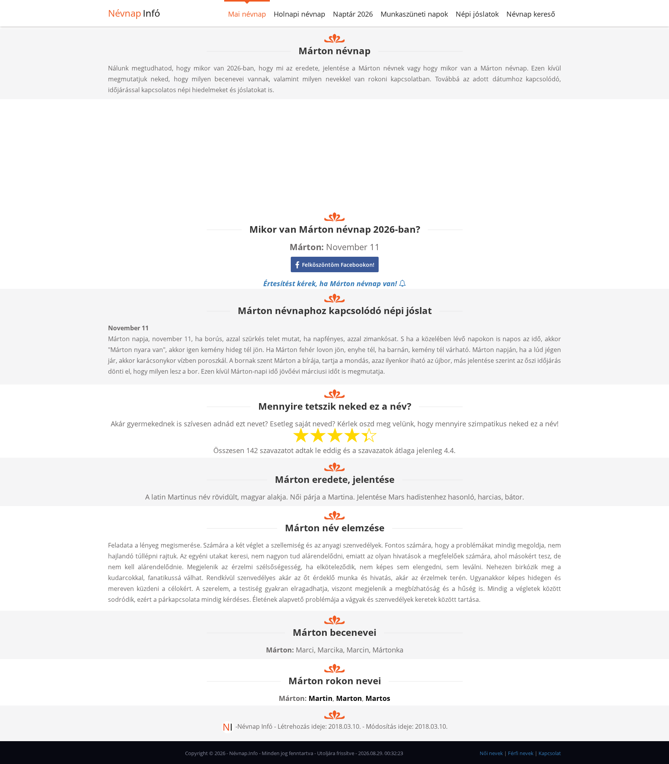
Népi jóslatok (477, 14)
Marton (349, 698)
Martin (321, 698)
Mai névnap (247, 14)
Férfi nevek (520, 753)
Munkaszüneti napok (414, 14)
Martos (377, 698)
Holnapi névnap (299, 14)
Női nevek (491, 753)
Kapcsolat (550, 753)
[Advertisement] (334, 153)
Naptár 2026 (353, 14)
